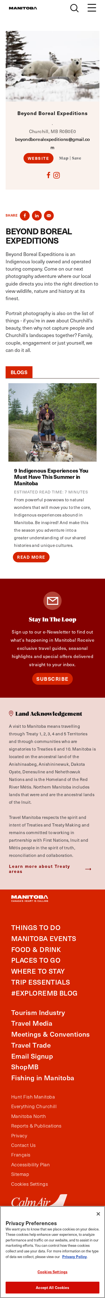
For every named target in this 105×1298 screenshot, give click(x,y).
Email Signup (32, 1056)
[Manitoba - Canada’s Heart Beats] (23, 8)
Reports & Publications (36, 1126)
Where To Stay (38, 971)
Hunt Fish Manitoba (33, 1097)
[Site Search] (74, 8)
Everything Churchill (34, 1106)
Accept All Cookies (52, 1287)
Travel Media (31, 1023)
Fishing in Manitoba (42, 1078)
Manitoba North (28, 1116)
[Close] (98, 1214)
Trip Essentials (40, 982)
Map (64, 158)
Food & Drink (36, 949)
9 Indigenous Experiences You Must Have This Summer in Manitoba (51, 476)
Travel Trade (31, 1045)
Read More (31, 557)
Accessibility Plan (30, 1164)
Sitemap (20, 1174)
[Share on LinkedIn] (37, 216)
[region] (52, 1252)
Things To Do (35, 927)
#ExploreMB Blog (44, 993)
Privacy (19, 1135)
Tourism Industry (38, 1012)
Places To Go (35, 960)
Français (21, 1155)
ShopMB (25, 1067)
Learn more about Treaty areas (39, 868)
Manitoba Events (43, 938)
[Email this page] (49, 216)
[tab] (19, 372)
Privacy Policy (74, 1256)
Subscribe (52, 678)
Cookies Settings (52, 1271)
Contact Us (23, 1145)
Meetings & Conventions (50, 1034)
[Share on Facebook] (25, 216)
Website (38, 158)
